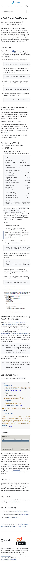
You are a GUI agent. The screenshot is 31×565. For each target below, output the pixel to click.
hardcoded (16, 470)
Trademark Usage (5, 556)
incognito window (13, 517)
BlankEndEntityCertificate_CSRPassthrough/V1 (15, 333)
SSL (13, 51)
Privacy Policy (4, 559)
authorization (16, 502)
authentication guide (21, 511)
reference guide (24, 514)
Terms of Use (12, 559)
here (7, 132)
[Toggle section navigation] (28, 11)
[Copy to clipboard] (29, 383)
